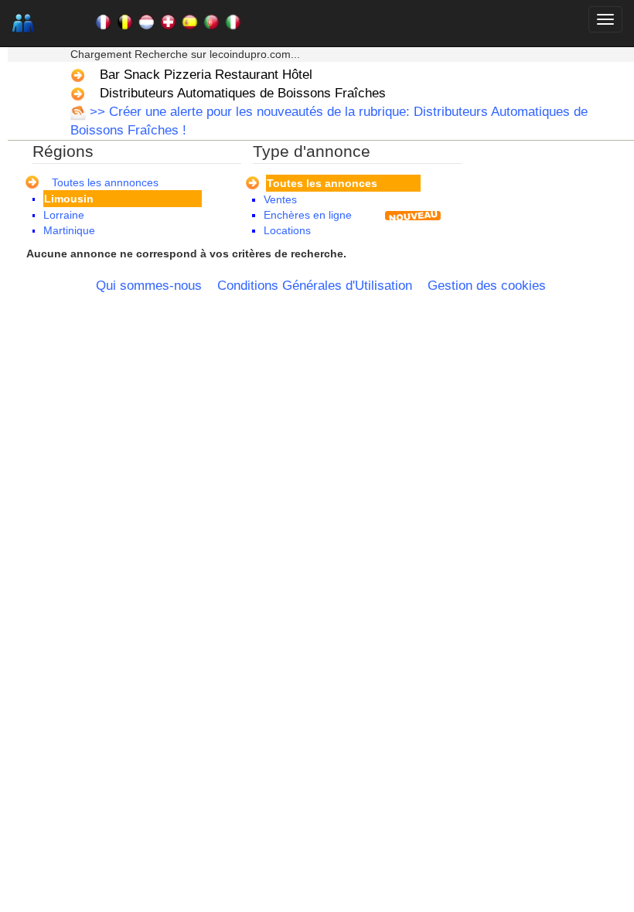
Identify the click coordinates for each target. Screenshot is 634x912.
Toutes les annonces (322, 183)
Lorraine (63, 215)
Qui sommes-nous (149, 285)
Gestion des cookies (487, 285)
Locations (287, 230)
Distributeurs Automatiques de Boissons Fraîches (243, 93)
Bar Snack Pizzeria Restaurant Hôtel (206, 74)
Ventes (280, 199)
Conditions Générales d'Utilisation (314, 285)
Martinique (69, 230)
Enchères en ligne (308, 215)
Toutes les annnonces (105, 182)
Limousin (69, 198)
